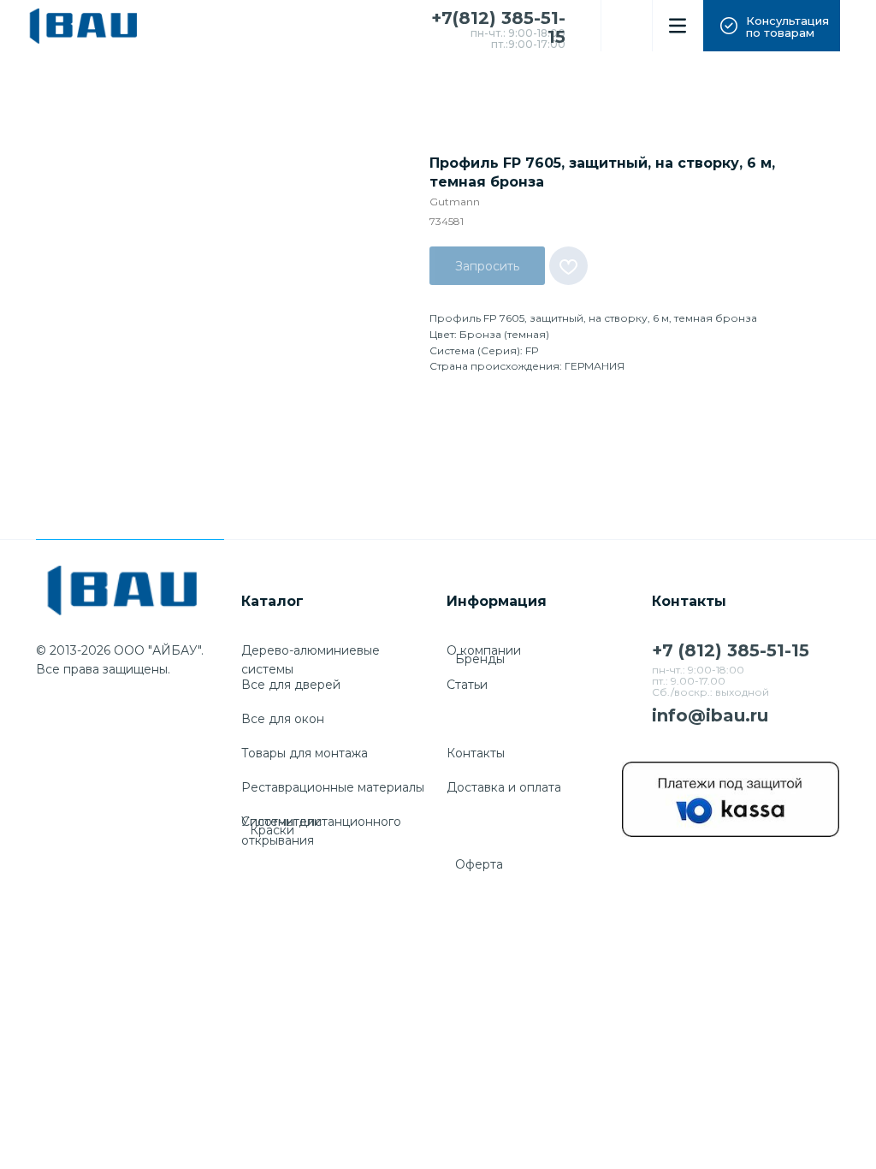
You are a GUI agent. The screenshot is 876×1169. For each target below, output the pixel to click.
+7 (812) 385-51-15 (730, 650)
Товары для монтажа (304, 753)
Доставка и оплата (504, 787)
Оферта (479, 864)
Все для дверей (290, 684)
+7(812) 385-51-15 (498, 27)
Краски (272, 830)
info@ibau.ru (710, 715)
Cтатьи (467, 684)
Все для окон (282, 719)
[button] (771, 25)
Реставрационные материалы (332, 787)
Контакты (476, 753)
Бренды (480, 659)
